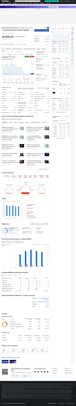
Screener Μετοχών (10, 4)
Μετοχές (67, 12)
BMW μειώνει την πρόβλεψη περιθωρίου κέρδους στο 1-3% (33, 129)
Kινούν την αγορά (56, 42)
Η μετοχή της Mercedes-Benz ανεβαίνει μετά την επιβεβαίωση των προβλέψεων (34, 121)
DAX (53, 28)
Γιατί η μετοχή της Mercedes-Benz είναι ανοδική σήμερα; (10, 138)
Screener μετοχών (36, 3)
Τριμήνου (8, 228)
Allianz (4, 332)
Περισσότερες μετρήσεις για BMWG (43, 72)
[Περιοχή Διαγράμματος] (5, 38)
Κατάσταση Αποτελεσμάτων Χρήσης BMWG (16, 223)
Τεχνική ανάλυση (7, 156)
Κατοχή (4, 297)
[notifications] (71, 1)
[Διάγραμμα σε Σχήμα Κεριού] (3, 38)
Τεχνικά (38, 32)
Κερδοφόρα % (61, 45)
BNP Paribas (24, 332)
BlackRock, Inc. (5, 323)
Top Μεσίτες (55, 65)
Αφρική (60, 4)
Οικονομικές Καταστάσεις (29, 32)
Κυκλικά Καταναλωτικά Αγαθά (43, 285)
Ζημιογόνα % (67, 45)
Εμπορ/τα (63, 12)
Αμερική (43, 4)
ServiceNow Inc (34, 332)
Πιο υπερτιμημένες (63, 104)
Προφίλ (8, 35)
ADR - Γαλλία (39, 4)
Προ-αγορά (18, 4)
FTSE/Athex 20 (54, 27)
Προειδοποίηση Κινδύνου (70, 387)
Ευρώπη (46, 4)
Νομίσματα (54, 12)
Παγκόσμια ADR (33, 4)
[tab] (7, 160)
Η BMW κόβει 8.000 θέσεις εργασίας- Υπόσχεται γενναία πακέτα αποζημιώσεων (9, 130)
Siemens (13, 332)
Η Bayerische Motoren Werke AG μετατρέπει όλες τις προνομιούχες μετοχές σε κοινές (35, 146)
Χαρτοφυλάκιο (68, 354)
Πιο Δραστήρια (55, 45)
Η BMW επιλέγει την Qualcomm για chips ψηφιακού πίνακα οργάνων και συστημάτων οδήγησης (10, 121)
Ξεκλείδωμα (46, 20)
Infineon (42, 332)
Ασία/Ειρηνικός (56, 4)
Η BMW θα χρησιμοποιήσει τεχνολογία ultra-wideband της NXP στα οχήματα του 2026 (10, 113)
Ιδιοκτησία (12, 35)
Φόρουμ (43, 32)
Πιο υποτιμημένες (55, 104)
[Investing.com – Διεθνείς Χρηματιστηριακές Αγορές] (6, 1)
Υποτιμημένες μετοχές (65, 4)
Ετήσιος (3, 228)
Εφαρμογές (67, 352)
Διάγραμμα (8, 32)
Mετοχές (4, 4)
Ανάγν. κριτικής (68, 72)
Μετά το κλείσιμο (23, 4)
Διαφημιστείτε (55, 354)
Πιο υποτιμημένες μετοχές (56, 101)
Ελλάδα (15, 4)
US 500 (53, 30)
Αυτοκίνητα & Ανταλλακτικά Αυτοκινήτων (43, 283)
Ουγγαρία (47, 290)
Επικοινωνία (54, 356)
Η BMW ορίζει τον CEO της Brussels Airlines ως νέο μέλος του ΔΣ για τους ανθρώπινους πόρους (35, 113)
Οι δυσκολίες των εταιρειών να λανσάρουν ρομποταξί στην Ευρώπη (10, 145)
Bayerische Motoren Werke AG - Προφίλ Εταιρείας (18, 279)
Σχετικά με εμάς (55, 352)
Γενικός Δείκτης (55, 25)
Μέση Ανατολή (51, 4)
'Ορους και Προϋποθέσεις (52, 387)
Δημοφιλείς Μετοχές (57, 82)
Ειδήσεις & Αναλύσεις (17, 32)
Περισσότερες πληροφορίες (22, 28)
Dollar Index (54, 34)
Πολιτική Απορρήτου (61, 387)
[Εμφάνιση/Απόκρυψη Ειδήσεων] (25, 38)
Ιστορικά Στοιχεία (18, 35)
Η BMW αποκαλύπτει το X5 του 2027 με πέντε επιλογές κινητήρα (35, 138)
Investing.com (29, 124)
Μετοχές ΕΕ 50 (54, 32)
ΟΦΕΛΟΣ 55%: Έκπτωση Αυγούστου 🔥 (52, 1)
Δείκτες (59, 12)
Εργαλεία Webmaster (69, 356)
